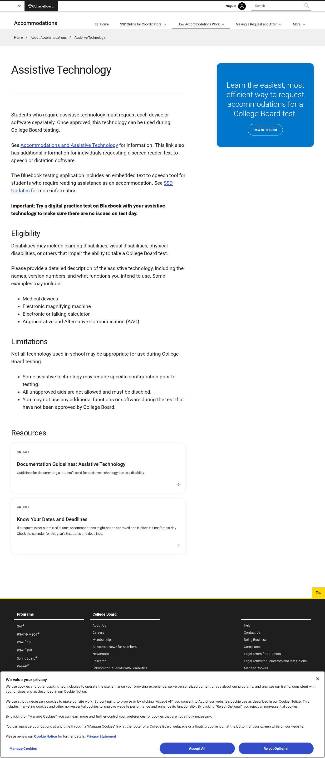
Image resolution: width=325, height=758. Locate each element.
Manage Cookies (23, 748)
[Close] (318, 678)
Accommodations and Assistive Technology (69, 145)
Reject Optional (276, 748)
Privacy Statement (101, 736)
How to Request (265, 130)
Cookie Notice (45, 736)
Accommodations (35, 23)
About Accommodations (49, 37)
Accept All (197, 748)
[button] (299, 20)
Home (18, 37)
